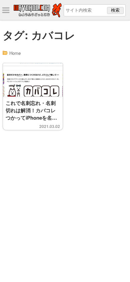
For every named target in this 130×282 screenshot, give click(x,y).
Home (15, 53)
